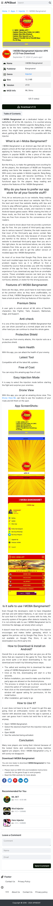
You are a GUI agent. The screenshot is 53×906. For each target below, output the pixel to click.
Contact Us (10, 881)
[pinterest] (15, 780)
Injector (28, 74)
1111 (7, 892)
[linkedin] (20, 780)
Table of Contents (12, 113)
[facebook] (4, 780)
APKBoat (10, 2)
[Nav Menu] (2, 2)
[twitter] (10, 780)
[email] (26, 780)
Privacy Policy (24, 881)
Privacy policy (41, 892)
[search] (50, 3)
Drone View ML (9, 398)
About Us (16, 892)
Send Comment (42, 866)
